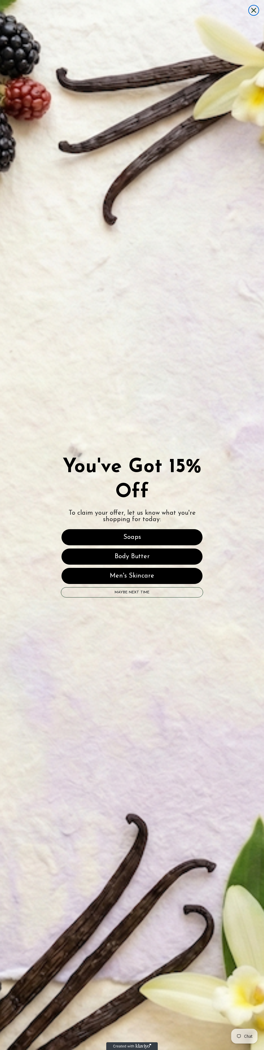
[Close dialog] (254, 10)
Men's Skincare (132, 576)
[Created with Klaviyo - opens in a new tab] (132, 1046)
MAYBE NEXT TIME (132, 592)
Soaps (132, 537)
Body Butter (132, 556)
